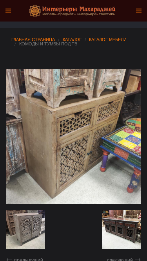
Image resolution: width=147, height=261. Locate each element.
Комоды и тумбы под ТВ (48, 43)
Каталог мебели (108, 39)
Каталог (72, 39)
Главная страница (33, 39)
